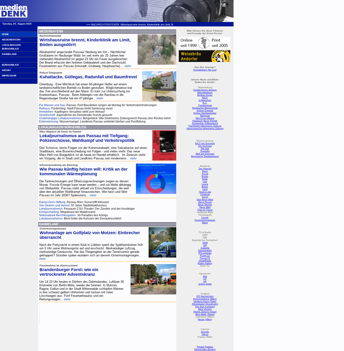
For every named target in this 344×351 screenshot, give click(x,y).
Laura (205, 184)
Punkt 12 (205, 255)
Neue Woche (205, 204)
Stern (205, 171)
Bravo (205, 186)
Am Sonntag (205, 146)
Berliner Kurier (204, 95)
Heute (201, 319)
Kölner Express (205, 110)
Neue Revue (205, 202)
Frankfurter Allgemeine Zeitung (204, 126)
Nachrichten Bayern (205, 349)
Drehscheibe (205, 250)
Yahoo (205, 334)
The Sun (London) (205, 306)
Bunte (205, 176)
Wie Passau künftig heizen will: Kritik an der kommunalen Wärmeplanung (84, 171)
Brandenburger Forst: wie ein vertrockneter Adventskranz (69, 272)
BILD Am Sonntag (205, 143)
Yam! (205, 189)
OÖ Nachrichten (205, 296)
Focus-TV (205, 258)
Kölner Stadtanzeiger (205, 113)
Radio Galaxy (205, 263)
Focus (205, 173)
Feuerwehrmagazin (205, 220)
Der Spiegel (205, 168)
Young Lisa (205, 191)
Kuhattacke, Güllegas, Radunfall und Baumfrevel (88, 77)
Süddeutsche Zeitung (205, 90)
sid (204, 281)
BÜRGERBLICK (10, 65)
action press (205, 284)
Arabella (205, 248)
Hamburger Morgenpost (205, 108)
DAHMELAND (9, 54)
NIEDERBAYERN (11, 39)
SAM (205, 242)
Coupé (205, 217)
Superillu (205, 151)
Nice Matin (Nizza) (205, 314)
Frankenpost (205, 105)
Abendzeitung (204, 92)
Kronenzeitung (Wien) (205, 298)
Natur (205, 222)
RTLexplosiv (205, 253)
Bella (205, 179)
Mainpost (205, 115)
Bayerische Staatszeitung (205, 156)
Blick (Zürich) (205, 309)
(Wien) (208, 319)
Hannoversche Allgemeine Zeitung (205, 128)
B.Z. (205, 102)
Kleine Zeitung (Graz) (205, 311)
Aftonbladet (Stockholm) (205, 304)
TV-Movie (205, 194)
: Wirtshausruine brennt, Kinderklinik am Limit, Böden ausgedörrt (135, 24)
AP (205, 278)
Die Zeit (205, 148)
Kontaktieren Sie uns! (205, 69)
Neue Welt (205, 207)
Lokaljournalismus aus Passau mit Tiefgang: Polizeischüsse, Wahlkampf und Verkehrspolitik (87, 138)
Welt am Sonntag (205, 153)
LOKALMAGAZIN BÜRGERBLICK (11, 47)
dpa (205, 276)
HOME (5, 34)
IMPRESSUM (9, 75)
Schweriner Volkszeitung (205, 123)
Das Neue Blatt (205, 199)
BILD (205, 97)
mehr (127, 66)
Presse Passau (205, 346)
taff (205, 245)
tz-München (205, 100)
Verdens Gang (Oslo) (205, 301)
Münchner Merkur (205, 118)
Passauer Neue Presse (204, 120)
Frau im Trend (205, 209)
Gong (205, 197)
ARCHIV (6, 70)
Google (205, 331)
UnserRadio (205, 260)
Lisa (205, 181)
